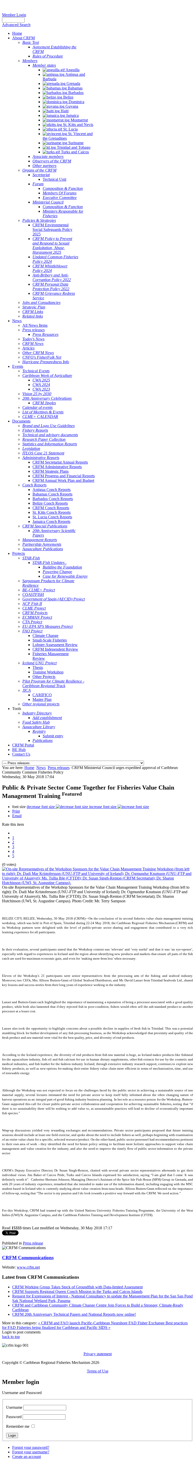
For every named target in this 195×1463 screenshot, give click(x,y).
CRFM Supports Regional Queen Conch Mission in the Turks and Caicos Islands (77, 1291)
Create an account (26, 1456)
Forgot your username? (30, 1452)
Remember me (17, 1426)
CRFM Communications (28, 1257)
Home (29, 767)
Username (14, 1407)
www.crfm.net (28, 1267)
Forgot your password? (30, 1447)
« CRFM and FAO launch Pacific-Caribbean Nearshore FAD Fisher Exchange (102, 1323)
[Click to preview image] (97, 883)
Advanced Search (16, 25)
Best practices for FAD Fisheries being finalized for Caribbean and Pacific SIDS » (95, 1325)
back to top (11, 1336)
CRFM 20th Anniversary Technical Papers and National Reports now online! (74, 1314)
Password (14, 1417)
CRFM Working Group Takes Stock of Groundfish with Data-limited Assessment (77, 1287)
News (41, 767)
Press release (33, 1243)
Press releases (59, 767)
